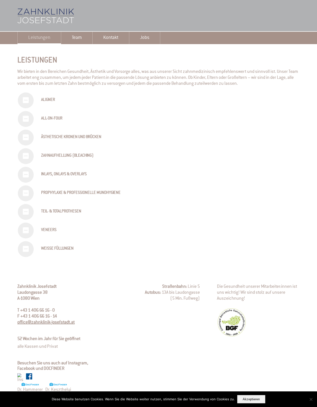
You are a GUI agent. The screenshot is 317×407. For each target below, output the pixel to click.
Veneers (48, 230)
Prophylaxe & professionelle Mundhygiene (81, 193)
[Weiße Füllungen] (26, 249)
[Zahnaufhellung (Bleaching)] (26, 156)
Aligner (48, 100)
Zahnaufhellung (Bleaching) (67, 155)
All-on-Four (51, 118)
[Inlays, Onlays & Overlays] (26, 175)
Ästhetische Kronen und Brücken (71, 137)
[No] (310, 399)
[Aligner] (26, 100)
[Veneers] (26, 230)
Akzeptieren (251, 399)
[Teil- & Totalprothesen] (26, 212)
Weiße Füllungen (57, 248)
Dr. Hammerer (30, 389)
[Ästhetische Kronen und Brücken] (26, 137)
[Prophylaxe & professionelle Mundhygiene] (26, 193)
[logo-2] (54, 15)
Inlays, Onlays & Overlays (64, 174)
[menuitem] (39, 38)
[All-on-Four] (26, 119)
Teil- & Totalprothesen (61, 211)
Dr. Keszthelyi (58, 389)
